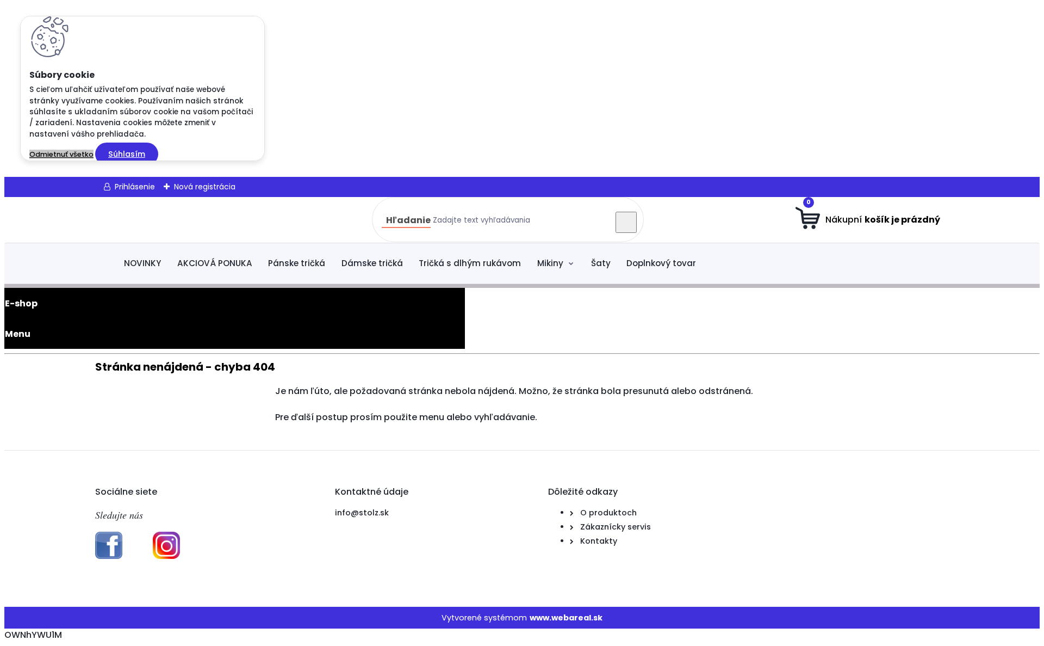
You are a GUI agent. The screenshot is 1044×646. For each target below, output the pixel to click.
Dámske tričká (372, 263)
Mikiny (550, 263)
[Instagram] (166, 556)
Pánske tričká (296, 263)
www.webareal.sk (566, 617)
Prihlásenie (135, 186)
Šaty (601, 263)
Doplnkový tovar (661, 263)
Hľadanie (408, 220)
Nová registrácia (204, 186)
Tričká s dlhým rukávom (470, 263)
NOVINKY (142, 263)
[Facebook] (108, 556)
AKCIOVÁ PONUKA (214, 263)
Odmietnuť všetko (61, 154)
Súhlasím (126, 154)
